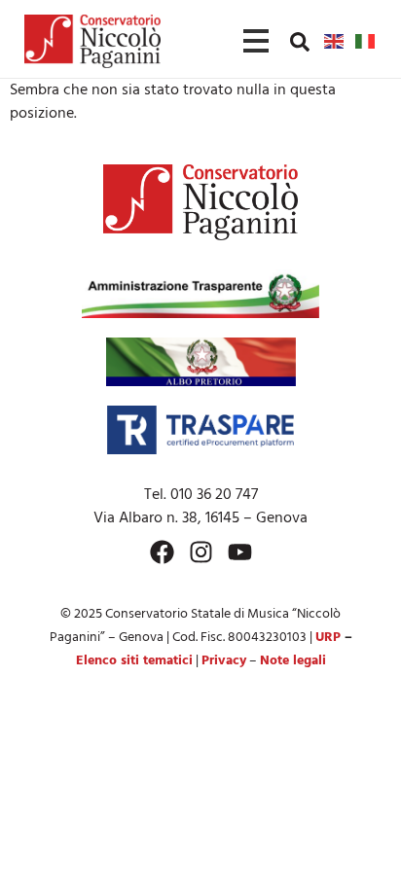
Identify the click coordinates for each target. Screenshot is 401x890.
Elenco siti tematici (134, 661)
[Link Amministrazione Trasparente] (200, 293)
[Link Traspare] (200, 430)
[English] (335, 40)
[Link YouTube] (240, 552)
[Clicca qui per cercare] (300, 42)
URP (328, 637)
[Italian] (366, 40)
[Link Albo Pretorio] (201, 362)
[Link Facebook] (162, 552)
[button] (300, 41)
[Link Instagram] (201, 552)
